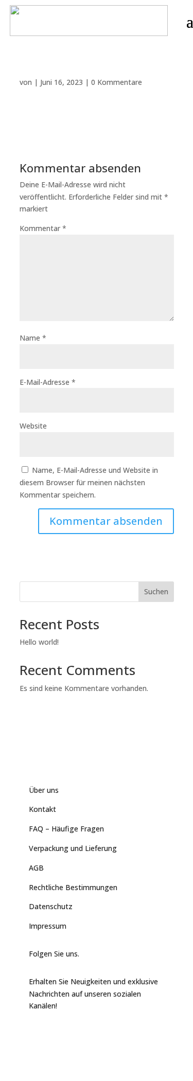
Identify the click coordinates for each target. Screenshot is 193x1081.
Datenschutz (51, 906)
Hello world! (39, 642)
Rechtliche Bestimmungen (73, 887)
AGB (36, 868)
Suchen (156, 591)
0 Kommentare (116, 82)
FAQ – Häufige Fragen (66, 829)
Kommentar (43, 228)
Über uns (44, 790)
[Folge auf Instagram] (78, 1033)
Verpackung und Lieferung (73, 848)
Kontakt (42, 809)
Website (33, 426)
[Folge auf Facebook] (37, 1033)
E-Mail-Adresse (48, 382)
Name (33, 338)
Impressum (47, 926)
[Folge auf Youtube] (57, 1033)
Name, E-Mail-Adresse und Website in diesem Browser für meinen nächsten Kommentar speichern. (89, 482)
